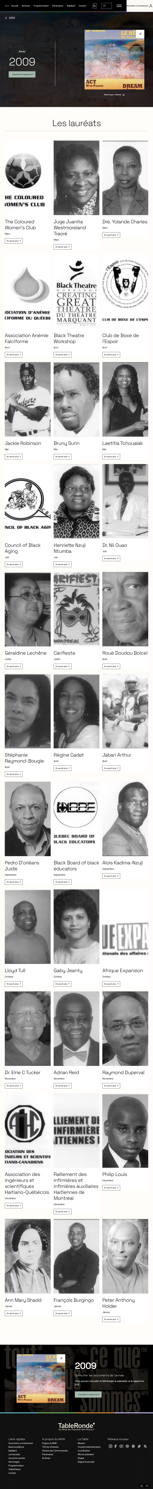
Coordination (84, 1450)
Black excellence (16, 1447)
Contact (82, 6)
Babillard (71, 6)
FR (104, 5)
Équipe (81, 1458)
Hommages (14, 1462)
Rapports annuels (86, 1462)
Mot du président (86, 1454)
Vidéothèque (15, 1469)
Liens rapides (17, 1439)
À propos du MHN (53, 1439)
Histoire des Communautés (55, 1450)
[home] (7, 6)
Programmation (41, 6)
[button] (119, 5)
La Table (83, 1439)
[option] (147, 1486)
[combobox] (106, 6)
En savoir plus (13, 241)
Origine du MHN (49, 1443)
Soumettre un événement (21, 1443)
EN (147, 1486)
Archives (26, 6)
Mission (81, 1443)
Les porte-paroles (17, 1458)
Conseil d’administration (89, 1447)
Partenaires (57, 6)
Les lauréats (14, 1454)
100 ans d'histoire (50, 1447)
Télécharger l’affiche (112, 94)
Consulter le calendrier (22, 74)
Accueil (14, 6)
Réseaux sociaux (118, 1439)
